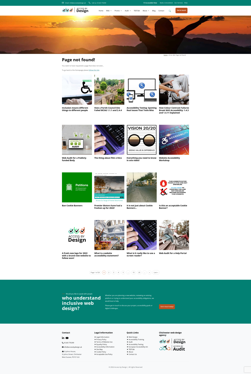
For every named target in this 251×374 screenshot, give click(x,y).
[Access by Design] (75, 10)
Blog (154, 11)
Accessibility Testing (135, 344)
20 (139, 272)
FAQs (186, 3)
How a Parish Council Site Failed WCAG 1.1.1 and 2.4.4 (108, 109)
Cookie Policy (101, 352)
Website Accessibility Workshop (169, 159)
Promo (117, 11)
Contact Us (132, 354)
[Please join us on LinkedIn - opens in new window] (63, 338)
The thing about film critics (108, 158)
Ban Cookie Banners (72, 205)
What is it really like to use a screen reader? (141, 254)
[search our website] (170, 11)
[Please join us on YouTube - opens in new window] (67, 338)
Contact (161, 11)
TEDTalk (137, 11)
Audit (127, 11)
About (145, 11)
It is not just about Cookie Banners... (140, 206)
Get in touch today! (167, 306)
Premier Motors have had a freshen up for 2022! (108, 206)
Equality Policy (101, 344)
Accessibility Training (136, 339)
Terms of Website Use (104, 342)
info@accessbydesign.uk (73, 347)
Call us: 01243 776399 (98, 3)
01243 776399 (69, 343)
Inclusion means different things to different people (75, 109)
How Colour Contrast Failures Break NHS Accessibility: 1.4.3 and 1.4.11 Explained (174, 110)
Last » (156, 272)
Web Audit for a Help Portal (173, 253)
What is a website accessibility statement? (106, 254)
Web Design (132, 337)
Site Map (99, 349)
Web (108, 11)
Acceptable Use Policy (104, 354)
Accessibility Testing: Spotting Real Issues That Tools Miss (142, 109)
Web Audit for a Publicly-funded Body (74, 159)
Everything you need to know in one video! (141, 159)
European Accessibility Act (138, 347)
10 (133, 272)
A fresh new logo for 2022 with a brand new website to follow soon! (76, 255)
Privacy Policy (101, 339)
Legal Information (102, 337)
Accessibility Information (105, 347)
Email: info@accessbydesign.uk (75, 3)
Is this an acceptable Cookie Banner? (173, 206)
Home (101, 11)
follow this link (94, 70)
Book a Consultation (166, 3)
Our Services (178, 3)
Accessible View (151, 3)
